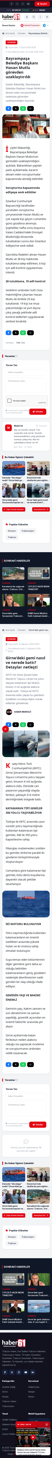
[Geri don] (5, 729)
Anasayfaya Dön (39, 509)
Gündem (22, 33)
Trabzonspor (27, 531)
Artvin (5, 1391)
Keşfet (43, 4)
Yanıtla (29, 447)
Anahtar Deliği (8, 1387)
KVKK (5, 1429)
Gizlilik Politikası (9, 1419)
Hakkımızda (33, 1387)
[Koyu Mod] (27, 17)
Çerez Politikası (9, 1434)
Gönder (39, 411)
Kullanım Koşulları (10, 1424)
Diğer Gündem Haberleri (15, 509)
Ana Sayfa (10, 33)
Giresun (12, 531)
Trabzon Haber (9, 1401)
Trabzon (12, 537)
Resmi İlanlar (8, 25)
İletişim (31, 1391)
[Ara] (33, 17)
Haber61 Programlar (32, 25)
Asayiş (5, 1396)
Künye (31, 1396)
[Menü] (40, 17)
